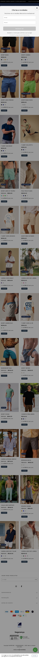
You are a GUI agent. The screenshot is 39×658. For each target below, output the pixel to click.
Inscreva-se (20, 29)
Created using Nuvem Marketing (19, 35)
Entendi (34, 655)
